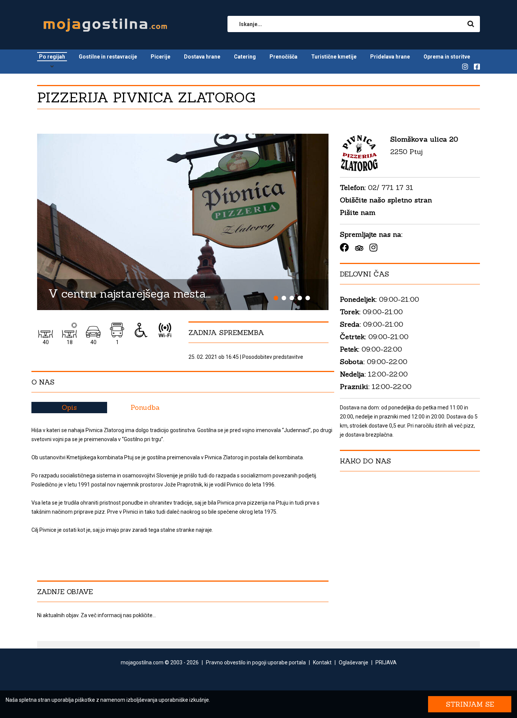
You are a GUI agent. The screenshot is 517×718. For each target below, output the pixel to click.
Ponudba (145, 407)
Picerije (160, 57)
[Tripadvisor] (359, 247)
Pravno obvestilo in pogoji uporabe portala (256, 662)
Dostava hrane (202, 57)
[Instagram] (373, 247)
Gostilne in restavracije (108, 57)
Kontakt (322, 662)
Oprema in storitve (447, 57)
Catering (245, 57)
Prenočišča (283, 57)
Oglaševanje (353, 662)
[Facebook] (344, 247)
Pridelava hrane (390, 57)
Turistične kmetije (334, 57)
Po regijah (52, 57)
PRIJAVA (386, 662)
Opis (69, 407)
